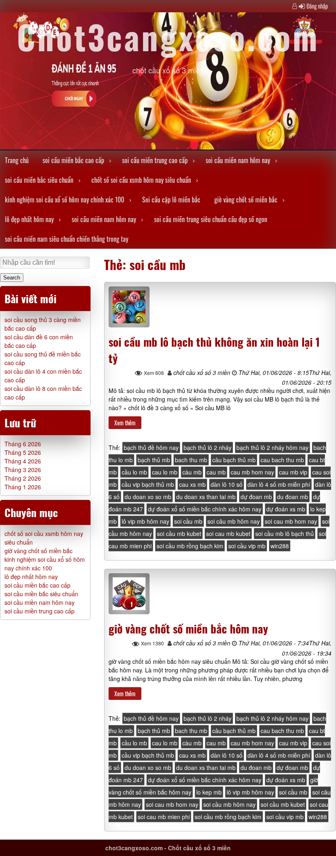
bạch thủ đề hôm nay (151, 447)
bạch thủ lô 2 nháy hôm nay (272, 447)
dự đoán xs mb (285, 509)
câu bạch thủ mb (234, 460)
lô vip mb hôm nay (145, 521)
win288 (279, 546)
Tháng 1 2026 (23, 487)
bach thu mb (191, 460)
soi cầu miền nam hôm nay (238, 160)
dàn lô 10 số (227, 484)
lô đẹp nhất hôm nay (29, 219)
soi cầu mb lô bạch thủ (284, 533)
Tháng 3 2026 (23, 469)
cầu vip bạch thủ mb (148, 484)
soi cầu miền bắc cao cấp (73, 160)
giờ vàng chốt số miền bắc (245, 199)
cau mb (216, 472)
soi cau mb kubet (228, 533)
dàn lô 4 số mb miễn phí (278, 484)
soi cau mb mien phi (164, 817)
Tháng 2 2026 (23, 478)
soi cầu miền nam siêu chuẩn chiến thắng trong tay (66, 239)
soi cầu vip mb (247, 546)
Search (11, 278)
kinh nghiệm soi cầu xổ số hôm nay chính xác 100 (64, 199)
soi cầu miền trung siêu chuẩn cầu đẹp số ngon (210, 219)
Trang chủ (17, 160)
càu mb (192, 472)
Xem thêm (125, 422)
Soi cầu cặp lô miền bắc (171, 199)
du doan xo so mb (148, 497)
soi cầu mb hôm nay (229, 804)
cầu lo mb (134, 472)
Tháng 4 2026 (23, 461)
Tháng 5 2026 (23, 452)
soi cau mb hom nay (291, 521)
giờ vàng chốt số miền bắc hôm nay (188, 628)
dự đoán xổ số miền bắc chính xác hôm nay (204, 509)
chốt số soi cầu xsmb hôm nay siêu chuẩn (141, 180)
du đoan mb (292, 497)
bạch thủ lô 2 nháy (208, 447)
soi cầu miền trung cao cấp (155, 160)
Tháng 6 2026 (23, 444)
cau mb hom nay (252, 472)
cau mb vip (293, 472)
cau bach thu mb (282, 460)
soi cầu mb (188, 521)
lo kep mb (209, 792)
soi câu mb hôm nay (233, 521)
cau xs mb (192, 484)
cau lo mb (164, 472)
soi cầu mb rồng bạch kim (190, 546)
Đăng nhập (317, 6)
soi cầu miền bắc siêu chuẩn (39, 180)
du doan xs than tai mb (206, 497)
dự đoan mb (256, 497)
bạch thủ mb (154, 460)
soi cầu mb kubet (179, 533)
